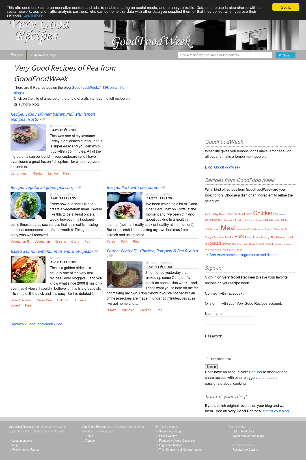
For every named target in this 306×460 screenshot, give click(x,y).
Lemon (53, 173)
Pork (124, 241)
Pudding (265, 237)
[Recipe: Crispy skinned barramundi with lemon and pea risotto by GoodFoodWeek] (28, 136)
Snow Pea (44, 300)
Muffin (284, 229)
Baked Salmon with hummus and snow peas (51, 251)
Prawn (256, 237)
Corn (220, 220)
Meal (228, 227)
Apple (208, 214)
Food (238, 220)
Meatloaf (241, 229)
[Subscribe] (51, 125)
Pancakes (219, 237)
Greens (60, 241)
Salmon (62, 300)
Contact (90, 440)
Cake (249, 214)
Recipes (17, 55)
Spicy (252, 244)
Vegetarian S (20, 241)
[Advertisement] (152, 148)
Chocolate (280, 214)
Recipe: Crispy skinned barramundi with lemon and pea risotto (53, 117)
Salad (215, 243)
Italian (277, 220)
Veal (207, 249)
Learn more (33, 15)
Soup (245, 244)
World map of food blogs (248, 436)
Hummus (79, 300)
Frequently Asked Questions (177, 440)
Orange (209, 237)
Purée (111, 241)
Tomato (287, 244)
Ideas (268, 219)
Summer (278, 244)
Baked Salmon (21, 300)
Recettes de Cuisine (245, 449)
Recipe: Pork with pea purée (132, 187)
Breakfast (239, 214)
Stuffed (269, 244)
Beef (230, 214)
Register (255, 371)
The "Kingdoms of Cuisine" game (180, 449)
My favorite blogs (44, 55)
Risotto (38, 173)
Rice (272, 237)
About (89, 436)
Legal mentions (22, 440)
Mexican (251, 229)
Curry (75, 241)
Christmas (211, 220)
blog (15, 445)
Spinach (260, 244)
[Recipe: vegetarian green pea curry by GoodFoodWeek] (28, 205)
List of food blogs (243, 431)
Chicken (145, 309)
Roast (289, 237)
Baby (215, 214)
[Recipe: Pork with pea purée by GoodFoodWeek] (124, 205)
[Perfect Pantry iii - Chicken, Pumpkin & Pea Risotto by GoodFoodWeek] (124, 273)
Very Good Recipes (21, 426)
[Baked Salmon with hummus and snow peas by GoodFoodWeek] (28, 269)
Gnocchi (259, 220)
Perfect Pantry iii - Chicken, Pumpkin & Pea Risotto (152, 251)
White (240, 249)
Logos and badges (170, 445)
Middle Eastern (265, 229)
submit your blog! (276, 410)
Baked (15, 305)
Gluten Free (248, 220)
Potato (248, 237)
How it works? (168, 436)
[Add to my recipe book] (43, 119)
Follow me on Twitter (25, 449)
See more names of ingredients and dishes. (243, 254)
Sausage (237, 244)
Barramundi (19, 173)
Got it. (286, 7)
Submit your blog (170, 431)
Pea (66, 173)
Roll (207, 244)
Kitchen (285, 220)
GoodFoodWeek (85, 87)
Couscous (229, 220)
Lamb (208, 229)
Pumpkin (128, 309)
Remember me (220, 358)
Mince (277, 229)
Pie (231, 237)
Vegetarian (42, 241)
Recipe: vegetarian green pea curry (42, 187)
